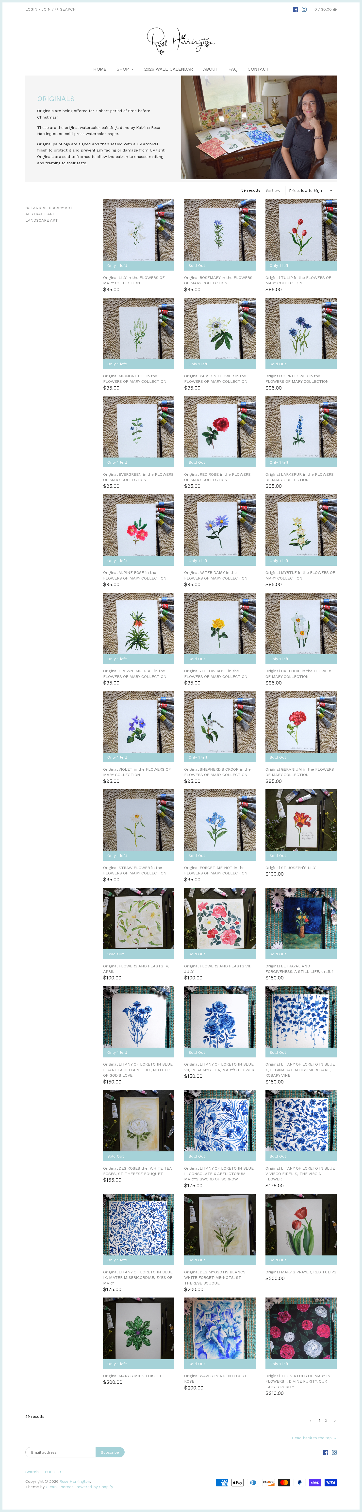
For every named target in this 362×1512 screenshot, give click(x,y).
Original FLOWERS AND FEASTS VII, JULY (217, 969)
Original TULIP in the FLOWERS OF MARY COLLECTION (298, 280)
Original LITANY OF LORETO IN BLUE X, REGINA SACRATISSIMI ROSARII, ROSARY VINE (300, 1070)
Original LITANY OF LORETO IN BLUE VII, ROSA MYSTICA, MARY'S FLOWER (219, 1067)
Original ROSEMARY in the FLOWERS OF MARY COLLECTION (218, 280)
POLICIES (54, 1471)
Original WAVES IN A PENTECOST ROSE (215, 1379)
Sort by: (272, 190)
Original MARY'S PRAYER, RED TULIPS (300, 1272)
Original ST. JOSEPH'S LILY (290, 867)
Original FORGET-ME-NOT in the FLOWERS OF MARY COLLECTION (215, 870)
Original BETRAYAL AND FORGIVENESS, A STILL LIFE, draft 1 (299, 969)
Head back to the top (312, 1438)
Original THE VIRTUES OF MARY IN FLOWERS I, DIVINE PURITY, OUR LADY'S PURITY (297, 1381)
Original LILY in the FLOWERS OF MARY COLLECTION (134, 280)
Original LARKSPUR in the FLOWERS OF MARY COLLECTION (299, 477)
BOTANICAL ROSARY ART (49, 207)
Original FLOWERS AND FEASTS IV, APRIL (136, 969)
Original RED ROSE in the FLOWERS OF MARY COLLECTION (217, 477)
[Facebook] (295, 9)
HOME (99, 69)
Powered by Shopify (94, 1486)
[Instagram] (304, 9)
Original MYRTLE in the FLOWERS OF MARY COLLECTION (300, 575)
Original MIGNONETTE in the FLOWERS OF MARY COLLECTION (134, 379)
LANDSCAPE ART (41, 220)
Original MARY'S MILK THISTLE (132, 1376)
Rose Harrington (75, 1481)
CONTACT (258, 69)
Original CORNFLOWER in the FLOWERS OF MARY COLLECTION (297, 379)
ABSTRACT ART (40, 214)
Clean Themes (59, 1486)
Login (31, 9)
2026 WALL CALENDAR (168, 69)
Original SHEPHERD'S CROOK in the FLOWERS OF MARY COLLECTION (217, 772)
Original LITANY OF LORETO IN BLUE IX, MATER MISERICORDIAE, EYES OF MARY (138, 1277)
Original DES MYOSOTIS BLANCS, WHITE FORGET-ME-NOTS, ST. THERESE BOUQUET (215, 1277)
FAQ (233, 69)
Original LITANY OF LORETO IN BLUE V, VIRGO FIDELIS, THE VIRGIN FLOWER (300, 1174)
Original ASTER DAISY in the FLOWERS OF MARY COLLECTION (215, 575)
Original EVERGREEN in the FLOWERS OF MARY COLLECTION (138, 477)
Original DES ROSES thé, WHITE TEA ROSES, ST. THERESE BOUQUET (137, 1171)
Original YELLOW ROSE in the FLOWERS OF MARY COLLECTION (215, 674)
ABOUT (210, 69)
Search (32, 1471)
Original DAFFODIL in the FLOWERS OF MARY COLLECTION (298, 674)
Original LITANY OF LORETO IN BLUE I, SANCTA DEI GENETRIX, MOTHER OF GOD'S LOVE (138, 1070)
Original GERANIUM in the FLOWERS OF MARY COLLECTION (299, 772)
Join (46, 9)
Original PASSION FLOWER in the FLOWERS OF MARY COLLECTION (215, 379)
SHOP (123, 69)
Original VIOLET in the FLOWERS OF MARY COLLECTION (137, 772)
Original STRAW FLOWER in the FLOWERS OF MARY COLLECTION (134, 870)
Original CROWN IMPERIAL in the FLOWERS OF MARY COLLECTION (134, 674)
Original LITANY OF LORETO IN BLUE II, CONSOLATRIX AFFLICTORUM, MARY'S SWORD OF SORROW (219, 1174)
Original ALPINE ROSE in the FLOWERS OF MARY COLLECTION (134, 575)
